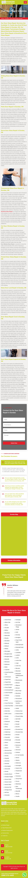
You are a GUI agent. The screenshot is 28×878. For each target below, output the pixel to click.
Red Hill (17, 726)
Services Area (5, 833)
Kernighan (18, 637)
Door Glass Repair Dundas (16, 18)
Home (2, 18)
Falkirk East (7, 732)
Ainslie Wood (8, 619)
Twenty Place (19, 778)
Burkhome (7, 664)
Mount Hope (18, 690)
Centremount (8, 676)
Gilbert (6, 745)
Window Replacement (7, 830)
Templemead (19, 770)
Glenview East (8, 750)
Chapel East (7, 679)
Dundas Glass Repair (18, 866)
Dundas (7, 18)
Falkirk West (7, 734)
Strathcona (18, 762)
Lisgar (17, 663)
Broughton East (8, 653)
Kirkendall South (19, 647)
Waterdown (18, 783)
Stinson (17, 757)
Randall (17, 724)
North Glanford (19, 705)
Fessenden (7, 737)
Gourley (6, 755)
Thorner (17, 773)
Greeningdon (8, 766)
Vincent (17, 781)
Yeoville (17, 796)
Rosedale (18, 739)
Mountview (18, 693)
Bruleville (7, 659)
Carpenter (7, 669)
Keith (17, 632)
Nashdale (18, 695)
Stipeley (17, 760)
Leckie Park (18, 660)
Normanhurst (19, 698)
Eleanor (6, 724)
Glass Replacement (6, 827)
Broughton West (8, 656)
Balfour (6, 630)
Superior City (19, 768)
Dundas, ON (8, 858)
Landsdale (18, 652)
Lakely (17, 649)
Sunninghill (18, 765)
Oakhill (17, 708)
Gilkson (6, 747)
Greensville (7, 768)
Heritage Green (8, 789)
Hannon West (8, 784)
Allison (6, 625)
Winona (17, 793)
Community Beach (9, 690)
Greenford (7, 760)
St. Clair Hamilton (20, 755)
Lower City (18, 665)
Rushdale (18, 742)
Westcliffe (18, 791)
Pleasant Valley (19, 716)
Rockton (18, 734)
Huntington (18, 619)
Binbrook (7, 643)
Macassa (18, 668)
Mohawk (18, 688)
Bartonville (7, 635)
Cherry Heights (8, 687)
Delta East (7, 708)
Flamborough (8, 739)
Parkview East (19, 711)
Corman (6, 697)
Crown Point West (9, 705)
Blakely (6, 648)
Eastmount (7, 721)
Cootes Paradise (9, 692)
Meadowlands (19, 680)
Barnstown (7, 632)
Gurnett (6, 771)
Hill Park (7, 792)
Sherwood (18, 749)
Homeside (7, 795)
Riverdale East (19, 729)
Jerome (17, 629)
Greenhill (7, 763)
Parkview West (19, 713)
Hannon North (8, 779)
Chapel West (8, 682)
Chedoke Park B (8, 684)
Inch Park (18, 622)
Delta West (7, 711)
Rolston (17, 737)
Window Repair (5, 825)
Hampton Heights (9, 776)
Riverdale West (19, 732)
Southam (18, 752)
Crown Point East (9, 703)
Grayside (7, 758)
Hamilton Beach (8, 774)
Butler (6, 667)
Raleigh (17, 721)
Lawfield (18, 655)
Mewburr (18, 682)
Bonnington (7, 651)
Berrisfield (7, 640)
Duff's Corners (8, 713)
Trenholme (18, 776)
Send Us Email (8, 852)
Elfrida (6, 726)
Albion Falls (7, 622)
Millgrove (18, 685)
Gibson (6, 742)
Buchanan (7, 661)
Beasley (7, 638)
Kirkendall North (19, 644)
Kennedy (18, 634)
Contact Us (4, 835)
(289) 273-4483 (8, 846)
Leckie (17, 657)
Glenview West (8, 753)
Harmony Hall (8, 787)
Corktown (7, 695)
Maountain (18, 671)
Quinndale (18, 718)
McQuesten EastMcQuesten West (19, 675)
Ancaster (7, 627)
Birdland (7, 646)
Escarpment (7, 729)
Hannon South (8, 782)
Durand (6, 718)
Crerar (6, 700)
